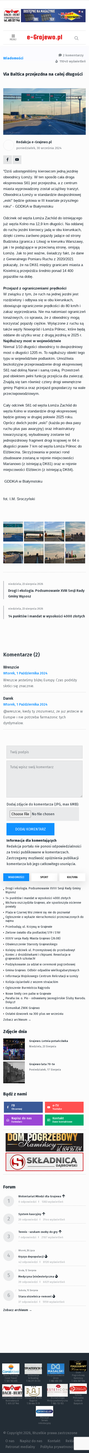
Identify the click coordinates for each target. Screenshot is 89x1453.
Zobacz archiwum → (17, 1020)
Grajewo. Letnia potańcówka (48, 1041)
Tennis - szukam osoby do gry (38, 1231)
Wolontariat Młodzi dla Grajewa (39, 1196)
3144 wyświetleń (54, 1219)
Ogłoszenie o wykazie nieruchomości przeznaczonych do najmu (44, 919)
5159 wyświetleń (54, 1301)
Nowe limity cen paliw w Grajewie (28, 994)
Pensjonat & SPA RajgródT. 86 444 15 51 (33, 1401)
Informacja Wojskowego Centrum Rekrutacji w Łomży (41, 976)
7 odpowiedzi (27, 1237)
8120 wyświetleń (54, 1262)
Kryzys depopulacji (31, 1256)
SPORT (44, 877)
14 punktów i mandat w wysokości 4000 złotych (46, 616)
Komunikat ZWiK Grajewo (22, 1008)
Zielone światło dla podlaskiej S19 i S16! (33, 932)
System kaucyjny (29, 1214)
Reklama (72, 1441)
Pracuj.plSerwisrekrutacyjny (44, 1420)
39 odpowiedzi (28, 1282)
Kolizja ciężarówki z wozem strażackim (31, 982)
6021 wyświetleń (54, 1282)
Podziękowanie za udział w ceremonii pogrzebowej (40, 964)
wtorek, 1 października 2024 (25, 673)
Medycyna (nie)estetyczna (36, 1276)
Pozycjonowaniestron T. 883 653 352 (55, 1378)
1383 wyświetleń (52, 1201)
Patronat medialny (20, 1447)
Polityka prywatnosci (56, 1447)
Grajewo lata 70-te (42, 1064)
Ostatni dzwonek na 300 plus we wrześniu (34, 1014)
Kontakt (62, 1119)
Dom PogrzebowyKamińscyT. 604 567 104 (78, 1376)
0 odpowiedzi (27, 1201)
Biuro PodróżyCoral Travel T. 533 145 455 (10, 1378)
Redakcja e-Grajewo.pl (34, 142)
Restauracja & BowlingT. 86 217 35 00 (33, 1378)
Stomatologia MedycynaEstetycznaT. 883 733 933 (57, 1401)
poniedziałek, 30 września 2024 (39, 148)
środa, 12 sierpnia (27, 1270)
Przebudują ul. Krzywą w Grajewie (28, 927)
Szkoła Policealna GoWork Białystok (78, 1399)
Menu (13, 39)
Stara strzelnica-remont (35, 1296)
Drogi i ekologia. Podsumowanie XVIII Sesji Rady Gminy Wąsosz (46, 593)
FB (16, 1107)
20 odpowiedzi (28, 1219)
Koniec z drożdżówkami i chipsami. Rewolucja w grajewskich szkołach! (37, 956)
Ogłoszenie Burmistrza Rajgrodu (27, 988)
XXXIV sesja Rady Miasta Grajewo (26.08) (32, 938)
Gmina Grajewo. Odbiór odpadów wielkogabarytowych (42, 970)
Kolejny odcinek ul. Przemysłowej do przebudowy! (40, 950)
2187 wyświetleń (52, 1237)
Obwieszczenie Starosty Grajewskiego (31, 944)
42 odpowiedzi (28, 1262)
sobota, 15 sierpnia (28, 1290)
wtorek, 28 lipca (26, 1250)
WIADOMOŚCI (16, 877)
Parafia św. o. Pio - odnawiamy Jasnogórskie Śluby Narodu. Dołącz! (45, 1000)
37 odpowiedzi (28, 1301)
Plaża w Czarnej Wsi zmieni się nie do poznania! (37, 912)
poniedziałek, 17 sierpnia (45, 1069)
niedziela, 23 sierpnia (42, 1046)
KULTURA (72, 877)
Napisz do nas (21, 1119)
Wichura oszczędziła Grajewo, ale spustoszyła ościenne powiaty (43, 904)
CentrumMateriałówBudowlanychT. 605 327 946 (12, 1401)
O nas (9, 1441)
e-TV (57, 1107)
